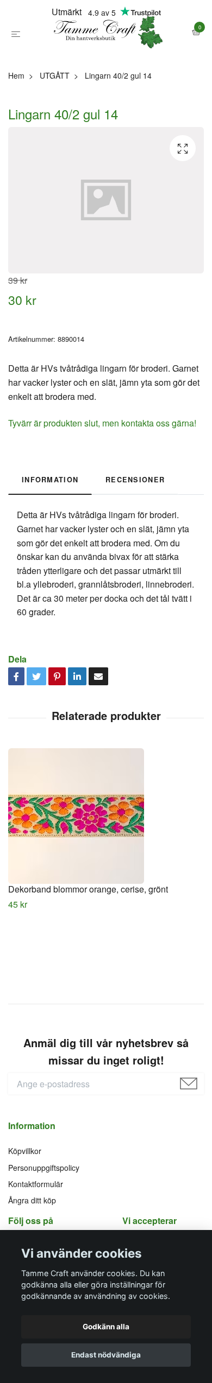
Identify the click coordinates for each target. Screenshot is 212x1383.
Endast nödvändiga (106, 1354)
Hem (16, 128)
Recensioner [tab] (135, 532)
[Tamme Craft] (106, 58)
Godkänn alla (106, 1326)
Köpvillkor (24, 1203)
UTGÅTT (55, 128)
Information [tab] (50, 532)
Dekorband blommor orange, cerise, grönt (88, 942)
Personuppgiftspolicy (43, 1220)
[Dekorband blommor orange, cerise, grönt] (106, 869)
